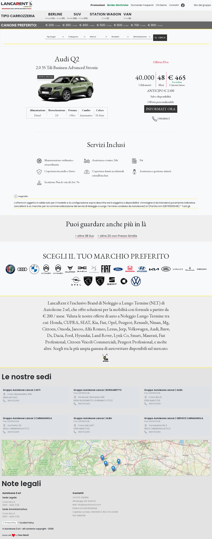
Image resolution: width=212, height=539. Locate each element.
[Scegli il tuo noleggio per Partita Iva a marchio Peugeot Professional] (100, 281)
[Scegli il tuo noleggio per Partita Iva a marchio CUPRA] (70, 269)
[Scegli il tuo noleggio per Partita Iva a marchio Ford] (118, 269)
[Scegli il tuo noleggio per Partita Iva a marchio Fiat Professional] (106, 269)
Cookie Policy (26, 522)
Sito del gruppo (202, 5)
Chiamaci (163, 118)
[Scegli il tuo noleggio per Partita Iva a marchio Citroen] (46, 269)
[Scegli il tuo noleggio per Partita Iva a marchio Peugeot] (88, 281)
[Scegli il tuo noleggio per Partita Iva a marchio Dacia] (82, 269)
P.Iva (61, 18)
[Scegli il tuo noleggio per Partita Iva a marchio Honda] (130, 269)
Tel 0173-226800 (81, 497)
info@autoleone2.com (89, 504)
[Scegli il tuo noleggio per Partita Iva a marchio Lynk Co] (177, 269)
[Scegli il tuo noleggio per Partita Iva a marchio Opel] (76, 281)
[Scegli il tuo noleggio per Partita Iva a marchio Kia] (154, 269)
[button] (118, 462)
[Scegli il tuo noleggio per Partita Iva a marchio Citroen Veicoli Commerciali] (58, 269)
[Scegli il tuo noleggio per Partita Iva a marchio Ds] (94, 269)
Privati (50, 18)
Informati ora (160, 109)
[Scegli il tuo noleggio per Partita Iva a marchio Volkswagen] (136, 281)
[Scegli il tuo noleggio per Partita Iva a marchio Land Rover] (166, 269)
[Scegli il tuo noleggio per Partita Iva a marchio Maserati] (189, 269)
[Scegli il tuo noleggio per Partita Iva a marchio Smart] (124, 281)
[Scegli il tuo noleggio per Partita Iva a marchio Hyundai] (142, 269)
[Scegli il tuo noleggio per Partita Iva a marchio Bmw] (34, 269)
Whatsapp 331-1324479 (84, 501)
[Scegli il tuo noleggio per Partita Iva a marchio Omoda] (201, 269)
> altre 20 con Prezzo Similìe (117, 236)
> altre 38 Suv (84, 236)
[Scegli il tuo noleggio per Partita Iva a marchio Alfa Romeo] (10, 269)
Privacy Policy (10, 523)
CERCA (161, 37)
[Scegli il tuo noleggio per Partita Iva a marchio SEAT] (112, 281)
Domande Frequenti (142, 5)
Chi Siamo (161, 5)
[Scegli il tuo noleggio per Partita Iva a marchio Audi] (22, 269)
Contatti (174, 5)
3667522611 (13, 400)
